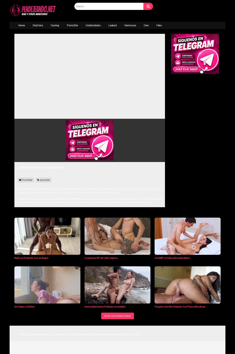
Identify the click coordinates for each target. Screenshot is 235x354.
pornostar (44, 180)
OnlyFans (38, 25)
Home (21, 25)
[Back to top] (224, 344)
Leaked (112, 25)
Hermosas (130, 25)
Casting (55, 25)
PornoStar (72, 25)
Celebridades (93, 25)
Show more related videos (117, 316)
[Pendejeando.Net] (34, 10)
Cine (146, 25)
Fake (159, 25)
